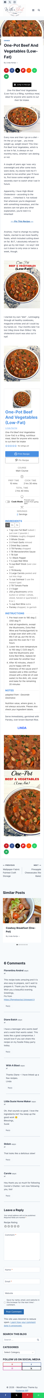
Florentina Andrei (13, 970)
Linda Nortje (11, 63)
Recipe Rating (10, 1222)
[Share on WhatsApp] (34, 70)
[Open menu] (33, 10)
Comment (10, 1235)
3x (17, 525)
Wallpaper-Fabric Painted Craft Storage (11, 870)
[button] (6, 446)
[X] (10, 2)
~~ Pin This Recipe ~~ (22, 221)
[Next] (37, 920)
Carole (7, 1173)
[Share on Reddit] (28, 70)
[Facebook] (5, 2)
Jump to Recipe (23, 84)
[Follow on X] (31, 1368)
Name (9, 1270)
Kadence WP (22, 1390)
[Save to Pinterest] (6, 70)
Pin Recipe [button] (23, 460)
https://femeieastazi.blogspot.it (19, 999)
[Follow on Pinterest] (12, 1364)
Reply (8, 1006)
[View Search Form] (39, 10)
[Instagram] (14, 2)
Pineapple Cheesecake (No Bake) (33, 870)
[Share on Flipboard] (23, 70)
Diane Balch (10, 1019)
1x (8, 525)
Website (9, 1293)
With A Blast (13, 1065)
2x (12, 525)
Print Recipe (23, 454)
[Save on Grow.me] (12, 76)
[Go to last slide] (7, 920)
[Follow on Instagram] (12, 1368)
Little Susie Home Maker (17, 1101)
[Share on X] (17, 70)
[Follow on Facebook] (31, 1364)
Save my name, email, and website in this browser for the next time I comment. (23, 1302)
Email (8, 1281)
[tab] (17, 944)
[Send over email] (6, 76)
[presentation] (22, 910)
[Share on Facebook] (12, 70)
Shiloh (7, 1144)
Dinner (7, 40)
